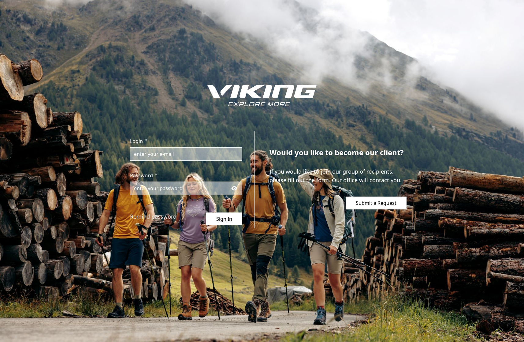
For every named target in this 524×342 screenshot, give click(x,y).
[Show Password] (234, 188)
